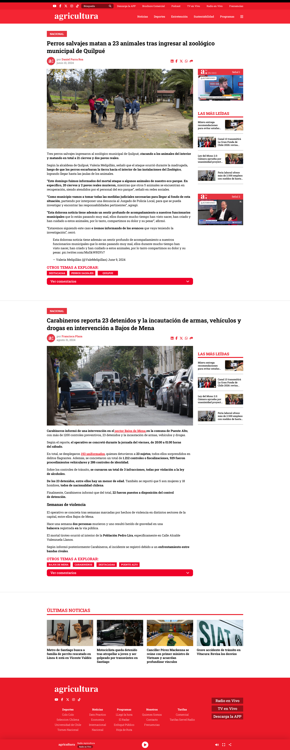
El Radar (124, 719)
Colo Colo (68, 714)
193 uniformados (93, 454)
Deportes (159, 16)
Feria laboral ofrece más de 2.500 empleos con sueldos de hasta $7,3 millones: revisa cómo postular (230, 175)
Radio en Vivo (215, 6)
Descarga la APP (126, 6)
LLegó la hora (124, 714)
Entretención (179, 16)
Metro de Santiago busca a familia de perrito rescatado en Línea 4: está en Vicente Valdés (69, 654)
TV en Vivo (193, 6)
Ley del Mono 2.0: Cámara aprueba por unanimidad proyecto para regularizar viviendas (210, 158)
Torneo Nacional (67, 730)
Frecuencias (236, 6)
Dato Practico (97, 714)
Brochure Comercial (153, 6)
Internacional (97, 725)
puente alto (129, 564)
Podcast (175, 6)
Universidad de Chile (68, 725)
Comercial (182, 714)
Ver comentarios (63, 281)
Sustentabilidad (204, 16)
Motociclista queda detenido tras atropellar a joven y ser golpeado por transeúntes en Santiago (117, 656)
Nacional (57, 34)
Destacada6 (57, 273)
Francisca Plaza (72, 336)
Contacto (152, 719)
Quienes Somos (152, 714)
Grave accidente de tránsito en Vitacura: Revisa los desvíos (219, 652)
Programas (227, 16)
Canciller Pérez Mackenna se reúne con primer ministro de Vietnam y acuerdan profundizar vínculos (168, 656)
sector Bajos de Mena (130, 431)
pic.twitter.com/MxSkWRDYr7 (83, 252)
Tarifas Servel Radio (182, 719)
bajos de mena (59, 564)
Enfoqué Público (124, 725)
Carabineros (83, 564)
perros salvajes (82, 273)
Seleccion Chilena (68, 719)
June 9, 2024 (117, 260)
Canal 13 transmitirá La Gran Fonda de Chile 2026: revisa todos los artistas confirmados (229, 141)
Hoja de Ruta (124, 730)
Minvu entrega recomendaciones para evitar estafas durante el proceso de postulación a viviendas (210, 125)
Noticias (142, 16)
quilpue (108, 273)
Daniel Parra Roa (72, 59)
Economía (97, 719)
